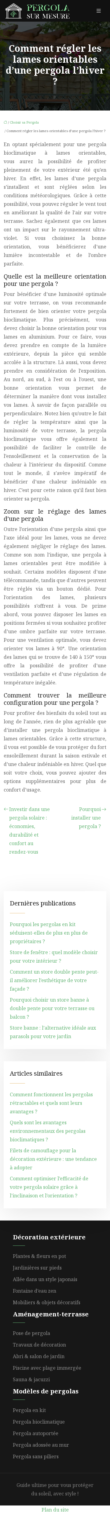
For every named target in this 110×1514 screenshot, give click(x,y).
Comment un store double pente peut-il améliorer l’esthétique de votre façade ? (54, 980)
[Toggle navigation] (98, 10)
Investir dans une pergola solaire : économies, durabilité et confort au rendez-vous (29, 830)
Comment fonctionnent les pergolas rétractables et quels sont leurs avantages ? (51, 1103)
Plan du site (55, 1509)
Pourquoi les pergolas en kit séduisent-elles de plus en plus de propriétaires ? (49, 933)
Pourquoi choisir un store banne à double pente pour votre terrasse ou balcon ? (52, 1008)
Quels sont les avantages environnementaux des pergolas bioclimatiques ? (48, 1131)
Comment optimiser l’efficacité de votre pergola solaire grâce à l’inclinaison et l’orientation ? (49, 1187)
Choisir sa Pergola (24, 122)
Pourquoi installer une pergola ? (86, 818)
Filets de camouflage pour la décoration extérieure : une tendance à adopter (53, 1159)
